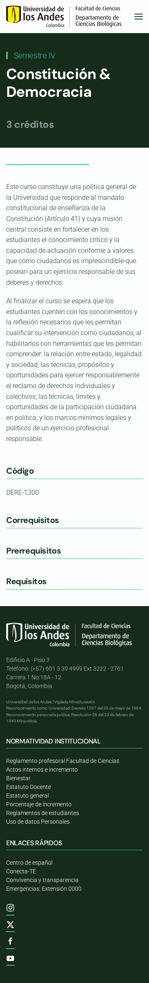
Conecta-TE (21, 871)
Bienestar (18, 778)
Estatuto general (27, 795)
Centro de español (29, 862)
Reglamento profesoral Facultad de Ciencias (62, 761)
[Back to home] (65, 16)
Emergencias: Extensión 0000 (44, 888)
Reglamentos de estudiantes (42, 813)
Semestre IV (34, 55)
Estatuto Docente (28, 787)
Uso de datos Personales (38, 821)
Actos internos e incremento (42, 769)
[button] (139, 16)
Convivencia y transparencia (42, 880)
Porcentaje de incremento (39, 804)
